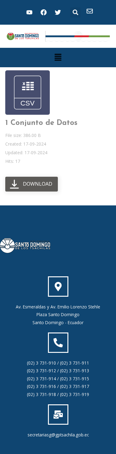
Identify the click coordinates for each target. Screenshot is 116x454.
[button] (75, 12)
